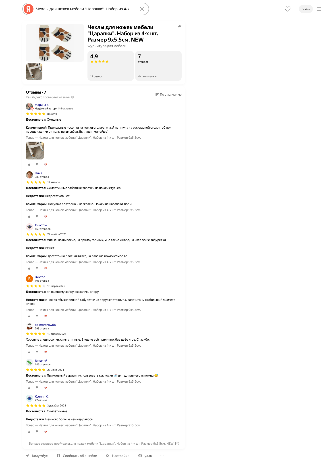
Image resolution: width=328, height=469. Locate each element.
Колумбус (40, 456)
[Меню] (319, 8)
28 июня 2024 (55, 369)
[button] (34, 71)
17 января (53, 182)
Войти (305, 9)
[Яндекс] (28, 9)
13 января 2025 (56, 333)
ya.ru (148, 456)
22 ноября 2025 (56, 234)
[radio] (29, 164)
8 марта (52, 113)
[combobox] (84, 9)
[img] (36, 114)
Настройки (120, 456)
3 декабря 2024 (56, 405)
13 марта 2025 (56, 286)
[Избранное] (288, 9)
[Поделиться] (180, 26)
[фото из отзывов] (35, 151)
